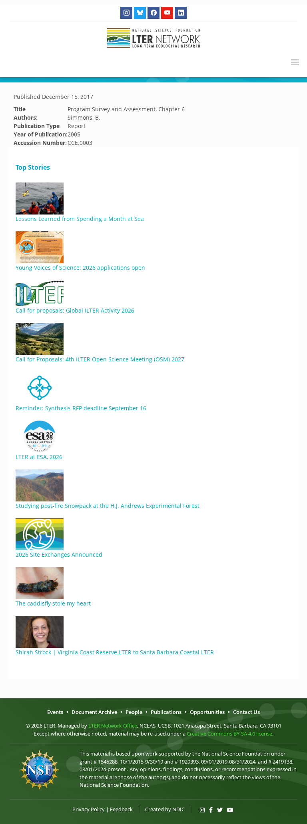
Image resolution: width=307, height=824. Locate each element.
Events (55, 712)
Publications (166, 712)
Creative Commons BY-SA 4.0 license (229, 733)
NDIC (178, 809)
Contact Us (246, 712)
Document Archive (94, 712)
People (134, 712)
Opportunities (207, 712)
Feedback (121, 809)
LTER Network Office (112, 725)
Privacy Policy (88, 809)
